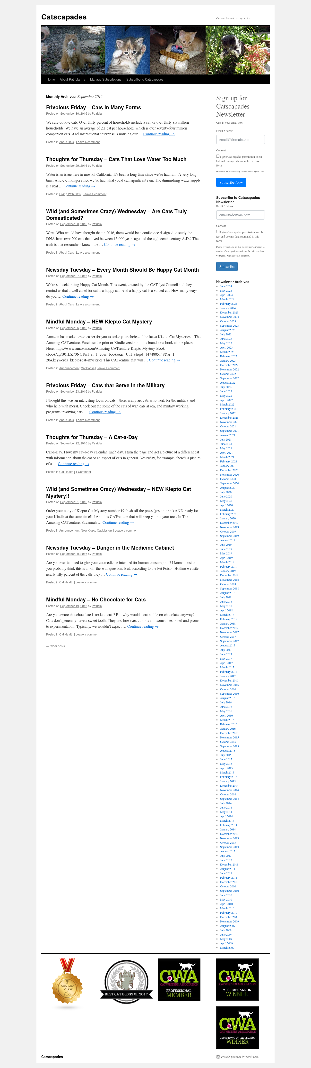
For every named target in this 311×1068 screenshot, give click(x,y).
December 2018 (229, 575)
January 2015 (228, 781)
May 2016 (226, 711)
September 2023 (229, 325)
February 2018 (228, 619)
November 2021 (229, 422)
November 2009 (229, 921)
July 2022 (226, 387)
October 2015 (228, 742)
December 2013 (229, 834)
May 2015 (226, 763)
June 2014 (226, 807)
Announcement (69, 368)
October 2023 (228, 321)
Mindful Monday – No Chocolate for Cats (96, 599)
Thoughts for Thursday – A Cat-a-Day (92, 437)
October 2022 (228, 374)
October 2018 (228, 584)
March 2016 (227, 720)
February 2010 (228, 912)
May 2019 (226, 553)
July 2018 (226, 597)
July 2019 (226, 544)
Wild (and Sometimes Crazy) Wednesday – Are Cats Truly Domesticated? (116, 214)
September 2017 (229, 641)
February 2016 (228, 724)
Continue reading (159, 133)
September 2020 (229, 483)
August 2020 (227, 487)
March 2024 (227, 299)
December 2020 (229, 470)
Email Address (224, 131)
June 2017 (226, 654)
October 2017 (228, 636)
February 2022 (228, 409)
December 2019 (229, 523)
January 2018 (228, 623)
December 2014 (229, 785)
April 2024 (226, 295)
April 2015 (226, 768)
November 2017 (229, 632)
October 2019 (228, 531)
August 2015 (227, 750)
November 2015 (229, 737)
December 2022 (229, 365)
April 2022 (226, 400)
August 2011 (227, 869)
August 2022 (227, 382)
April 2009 (226, 943)
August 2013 (227, 851)
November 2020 (229, 474)
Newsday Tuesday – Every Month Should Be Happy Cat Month (122, 269)
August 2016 (227, 698)
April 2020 (226, 505)
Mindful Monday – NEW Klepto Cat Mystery (99, 321)
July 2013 (226, 855)
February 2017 (228, 671)
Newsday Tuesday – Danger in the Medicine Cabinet (110, 547)
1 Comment (83, 472)
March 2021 (227, 457)
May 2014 (226, 812)
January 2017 (228, 676)
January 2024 (228, 308)
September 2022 (229, 378)
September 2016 (229, 693)
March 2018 (227, 615)
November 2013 (229, 838)
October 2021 (228, 426)
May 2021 (226, 448)
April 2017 (226, 663)
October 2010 (228, 886)
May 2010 (226, 899)
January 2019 (228, 571)
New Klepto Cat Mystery (96, 530)
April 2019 (226, 558)
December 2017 (229, 628)
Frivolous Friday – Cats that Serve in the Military (105, 385)
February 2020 (228, 514)
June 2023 (226, 339)
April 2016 (226, 715)
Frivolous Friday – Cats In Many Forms (93, 107)
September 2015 (229, 746)
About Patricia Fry (72, 79)
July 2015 (226, 755)
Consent (221, 150)
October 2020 (228, 479)
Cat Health (66, 472)
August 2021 (227, 435)
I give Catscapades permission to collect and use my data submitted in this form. (239, 161)
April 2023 (226, 347)
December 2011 (229, 864)
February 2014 (228, 825)
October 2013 (228, 842)
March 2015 (227, 772)
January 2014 (228, 829)
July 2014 (226, 803)
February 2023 (228, 356)
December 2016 (229, 680)
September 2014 (229, 799)
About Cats (66, 142)
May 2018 (226, 606)
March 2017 (227, 667)
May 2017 (226, 658)
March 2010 (227, 908)
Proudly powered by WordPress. (240, 1057)
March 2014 (227, 820)
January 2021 (228, 466)
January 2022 (228, 413)
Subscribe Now (231, 182)
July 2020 (226, 492)
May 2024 (226, 290)
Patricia (97, 113)
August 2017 (227, 645)
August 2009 (227, 926)
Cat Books (88, 368)
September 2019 (229, 536)
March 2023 (227, 352)
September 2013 (229, 847)
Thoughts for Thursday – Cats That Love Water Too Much (116, 159)
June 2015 (226, 759)
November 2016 (229, 685)
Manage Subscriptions (105, 79)
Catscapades (64, 16)
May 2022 (226, 395)
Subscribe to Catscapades (145, 79)
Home (51, 79)
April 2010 (226, 904)
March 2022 (227, 404)
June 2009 (226, 934)
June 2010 (226, 895)
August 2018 (227, 593)
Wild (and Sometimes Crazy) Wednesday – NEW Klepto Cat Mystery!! (118, 492)
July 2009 (226, 930)
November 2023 (229, 317)
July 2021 (226, 439)
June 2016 (226, 707)
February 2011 (228, 877)
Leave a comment (88, 142)
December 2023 (229, 312)
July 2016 (226, 702)
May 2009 (226, 939)
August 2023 (227, 330)
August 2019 (227, 540)
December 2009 (229, 917)
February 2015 (228, 777)
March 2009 (227, 947)
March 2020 (227, 509)
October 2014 (228, 794)
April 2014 (226, 816)
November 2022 (229, 369)
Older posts (55, 646)
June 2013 (226, 860)
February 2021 (228, 461)
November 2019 (229, 527)
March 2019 (227, 562)
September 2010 (229, 891)
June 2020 (226, 496)
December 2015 (229, 733)
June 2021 (226, 444)
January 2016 (228, 728)
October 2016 (228, 689)
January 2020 (228, 518)
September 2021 (229, 431)
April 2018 (226, 610)
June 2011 (226, 873)
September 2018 (229, 588)
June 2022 (226, 391)
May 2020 (226, 501)
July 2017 (226, 650)
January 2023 (228, 360)
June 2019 (226, 549)
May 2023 (226, 343)
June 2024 (226, 286)
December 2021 (229, 417)
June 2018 (226, 601)
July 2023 (226, 334)
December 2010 (229, 882)
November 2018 (229, 579)
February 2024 (228, 303)
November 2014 (229, 790)
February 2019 (228, 566)
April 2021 (226, 452)
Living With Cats (70, 194)
